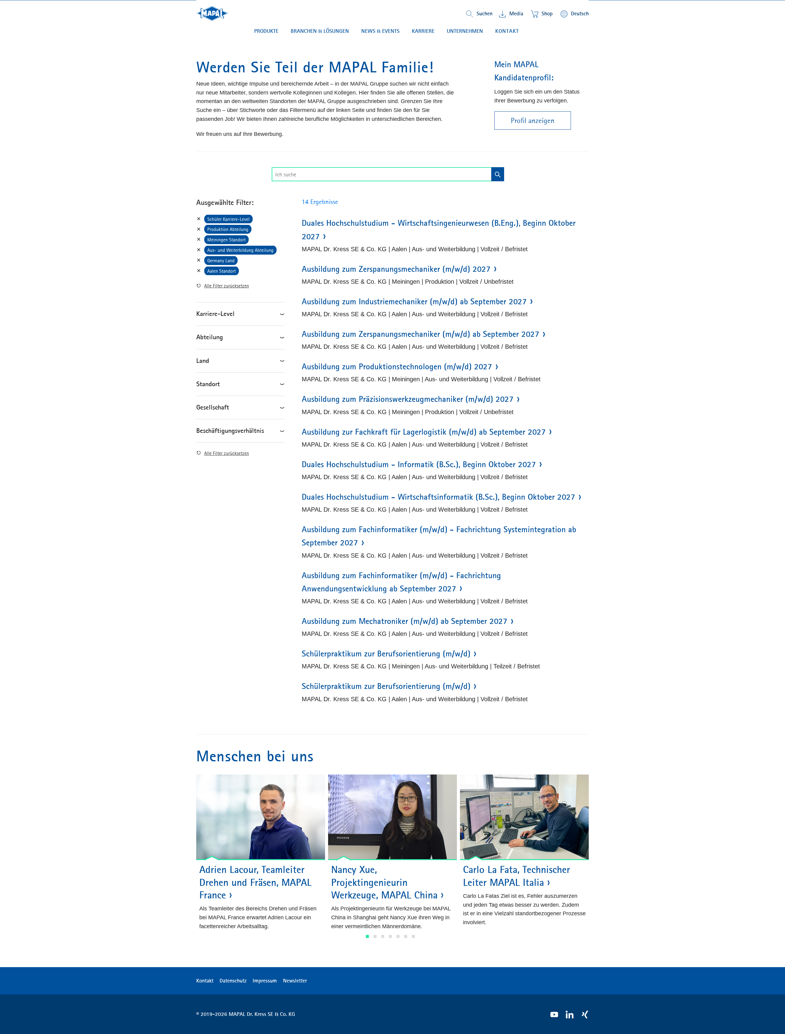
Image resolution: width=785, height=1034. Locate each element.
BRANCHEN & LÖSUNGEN (320, 31)
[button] (367, 936)
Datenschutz (233, 980)
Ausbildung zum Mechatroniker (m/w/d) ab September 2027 (404, 621)
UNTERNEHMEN (465, 31)
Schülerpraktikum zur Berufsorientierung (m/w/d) (386, 653)
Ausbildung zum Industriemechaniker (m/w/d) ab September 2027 (414, 301)
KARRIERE (423, 31)
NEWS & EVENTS (380, 31)
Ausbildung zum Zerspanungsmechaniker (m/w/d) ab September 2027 (420, 334)
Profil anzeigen (532, 120)
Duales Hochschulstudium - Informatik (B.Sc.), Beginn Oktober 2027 (419, 464)
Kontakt (507, 31)
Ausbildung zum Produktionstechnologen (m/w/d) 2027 (397, 366)
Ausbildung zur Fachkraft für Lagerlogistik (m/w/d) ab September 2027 (424, 432)
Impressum (265, 980)
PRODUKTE (266, 31)
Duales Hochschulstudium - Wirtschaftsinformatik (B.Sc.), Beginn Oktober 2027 (438, 497)
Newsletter (295, 980)
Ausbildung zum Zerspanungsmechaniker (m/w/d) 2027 (396, 269)
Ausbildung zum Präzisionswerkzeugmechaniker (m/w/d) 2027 (408, 399)
